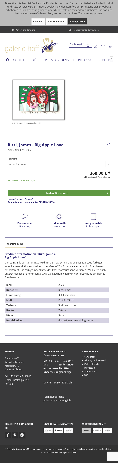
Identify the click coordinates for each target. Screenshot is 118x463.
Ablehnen (38, 21)
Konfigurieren (77, 21)
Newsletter (89, 356)
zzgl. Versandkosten (101, 177)
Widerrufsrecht (91, 364)
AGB (86, 375)
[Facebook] (8, 435)
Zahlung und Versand (95, 360)
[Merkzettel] (103, 46)
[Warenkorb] (110, 46)
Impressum (89, 367)
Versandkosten (52, 449)
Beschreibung (15, 244)
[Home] (7, 60)
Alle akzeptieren (56, 21)
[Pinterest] (15, 435)
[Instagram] (22, 435)
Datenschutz (90, 371)
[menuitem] (110, 46)
